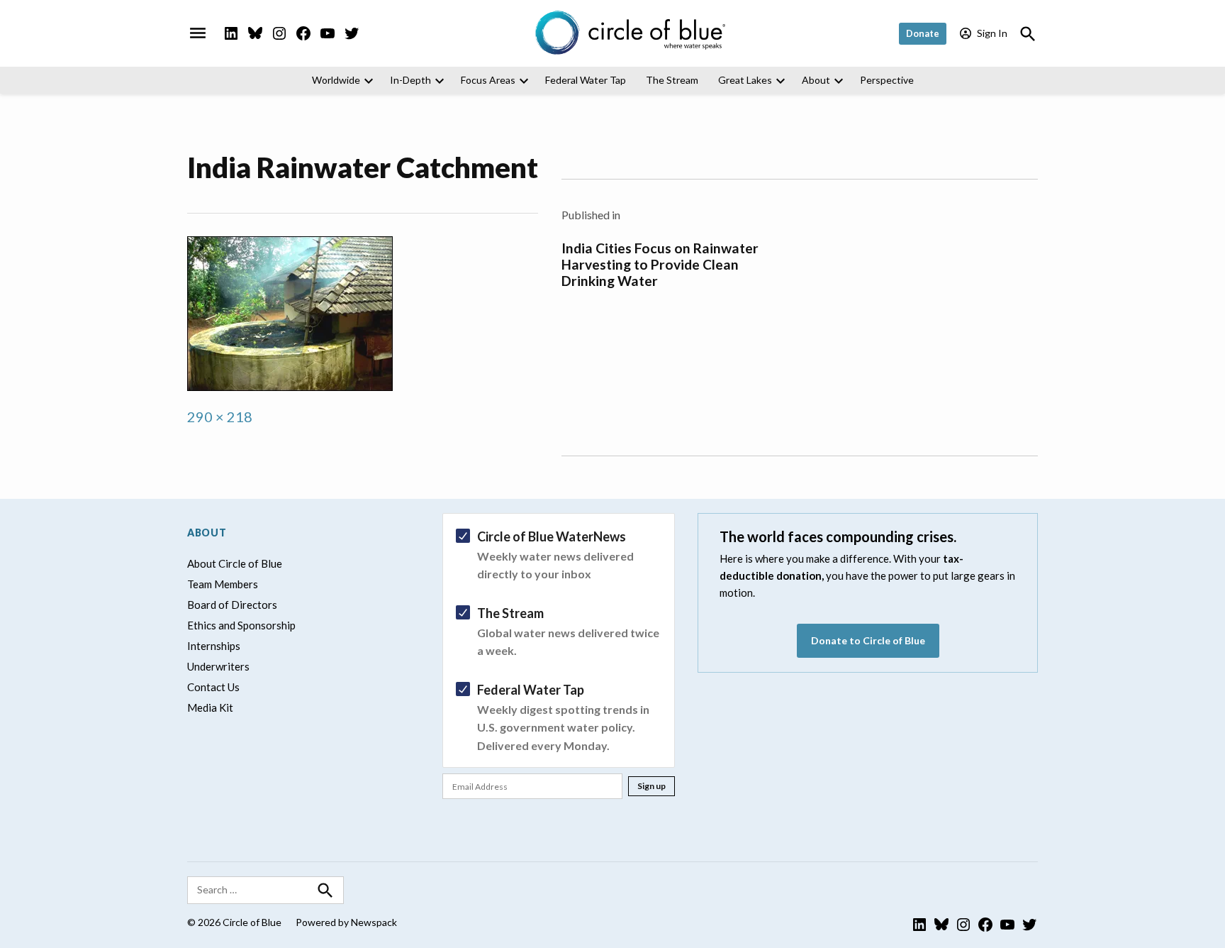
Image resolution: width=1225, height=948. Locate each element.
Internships (213, 645)
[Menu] (197, 33)
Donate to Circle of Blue (868, 640)
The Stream (672, 80)
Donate (922, 33)
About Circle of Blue (234, 563)
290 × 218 (219, 416)
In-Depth (410, 80)
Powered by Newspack (346, 922)
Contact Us (213, 686)
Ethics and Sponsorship (241, 625)
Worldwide (336, 80)
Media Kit (210, 707)
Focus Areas (488, 80)
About (816, 80)
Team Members (222, 584)
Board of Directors (232, 604)
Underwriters (218, 666)
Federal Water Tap (585, 80)
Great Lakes (745, 80)
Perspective (887, 80)
